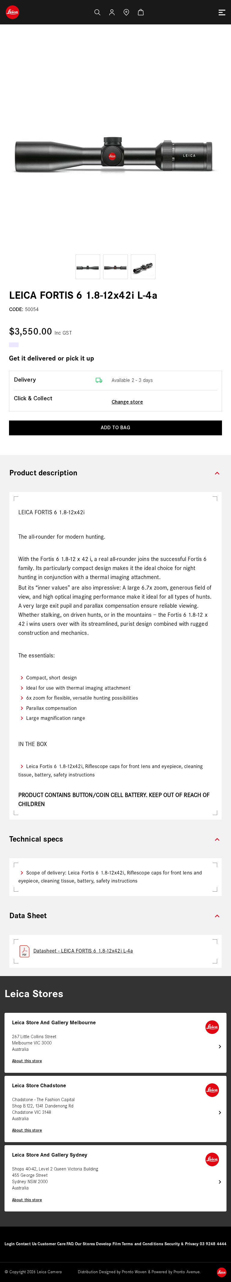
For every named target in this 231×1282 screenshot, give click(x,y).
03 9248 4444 (213, 1244)
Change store (127, 402)
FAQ (70, 1244)
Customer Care (51, 1244)
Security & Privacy (182, 1244)
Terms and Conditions (142, 1244)
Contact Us (26, 1244)
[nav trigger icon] (222, 12)
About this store (27, 1061)
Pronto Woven (134, 1272)
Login (10, 1244)
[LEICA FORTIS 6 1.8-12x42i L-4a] (115, 146)
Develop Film (108, 1244)
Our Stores (85, 1244)
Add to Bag (115, 428)
